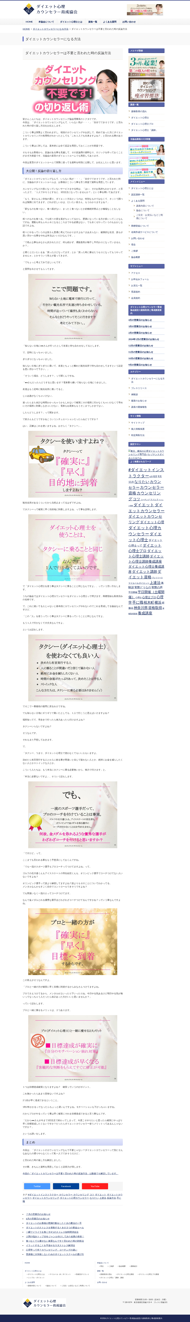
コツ (92, 1194)
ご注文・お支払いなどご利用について (149, 217)
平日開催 (132, 592)
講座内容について (145, 205)
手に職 (137, 602)
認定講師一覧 (138, 194)
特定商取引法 (138, 435)
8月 (155, 476)
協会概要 (135, 257)
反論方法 (111, 1198)
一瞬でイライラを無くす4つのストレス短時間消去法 (52, 1232)
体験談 (134, 394)
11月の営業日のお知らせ (140, 352)
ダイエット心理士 (140, 117)
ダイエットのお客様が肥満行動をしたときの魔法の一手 (54, 1223)
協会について (143, 210)
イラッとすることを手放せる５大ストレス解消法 (50, 1245)
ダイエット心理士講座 (125, 1274)
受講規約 (135, 291)
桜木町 (149, 602)
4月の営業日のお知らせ (140, 320)
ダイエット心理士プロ (142, 123)
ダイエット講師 (144, 571)
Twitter (37, 1186)
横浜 (158, 602)
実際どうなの (142, 587)
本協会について (46, 21)
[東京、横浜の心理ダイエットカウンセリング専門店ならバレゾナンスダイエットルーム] (146, 457)
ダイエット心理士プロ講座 (149, 1274)
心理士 (138, 597)
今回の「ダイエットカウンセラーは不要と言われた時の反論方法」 (70, 1173)
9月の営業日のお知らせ (140, 364)
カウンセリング (81, 1194)
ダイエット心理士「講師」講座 (112, 1278)
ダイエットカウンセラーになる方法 (148, 380)
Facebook (66, 1186)
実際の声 (157, 587)
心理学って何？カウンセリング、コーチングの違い (51, 1249)
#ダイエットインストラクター (43, 1194)
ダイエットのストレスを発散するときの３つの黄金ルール (55, 1227)
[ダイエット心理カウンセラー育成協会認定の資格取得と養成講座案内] (50, 14)
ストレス (154, 499)
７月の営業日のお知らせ (38, 1214)
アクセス (135, 273)
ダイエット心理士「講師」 (144, 130)
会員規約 (135, 298)
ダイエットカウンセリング (45, 1198)
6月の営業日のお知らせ (38, 1218)
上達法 (102, 1198)
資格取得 (155, 607)
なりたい (94, 1198)
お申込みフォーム (140, 279)
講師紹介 (134, 1266)
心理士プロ (149, 597)
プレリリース (157, 577)
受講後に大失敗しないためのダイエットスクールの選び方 (55, 1254)
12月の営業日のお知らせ (140, 345)
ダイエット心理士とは (71, 21)
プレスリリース (139, 388)
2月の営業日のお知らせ (140, 332)
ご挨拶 (134, 250)
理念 (133, 244)
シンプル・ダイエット (36, 1278)
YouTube (95, 1186)
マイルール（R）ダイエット (60, 1274)
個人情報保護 (138, 428)
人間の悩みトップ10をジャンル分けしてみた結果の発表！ (55, 1236)
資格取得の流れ (139, 111)
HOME (29, 21)
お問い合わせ (129, 21)
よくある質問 (109, 21)
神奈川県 (141, 607)
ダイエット (100, 1194)
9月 (160, 476)
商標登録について (140, 225)
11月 (131, 481)
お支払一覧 (136, 285)
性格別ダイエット (82, 1274)
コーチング (145, 499)
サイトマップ (138, 422)
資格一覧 (92, 21)
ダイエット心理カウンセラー (74, 1198)
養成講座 (145, 613)
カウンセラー (65, 1194)
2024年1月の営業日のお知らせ (143, 339)
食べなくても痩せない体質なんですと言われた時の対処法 (55, 1241)
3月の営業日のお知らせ (140, 326)
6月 (151, 476)
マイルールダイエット (138, 583)
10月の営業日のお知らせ (140, 358)
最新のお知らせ (139, 400)
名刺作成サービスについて (144, 232)
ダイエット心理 (152, 522)
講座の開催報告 (139, 407)
